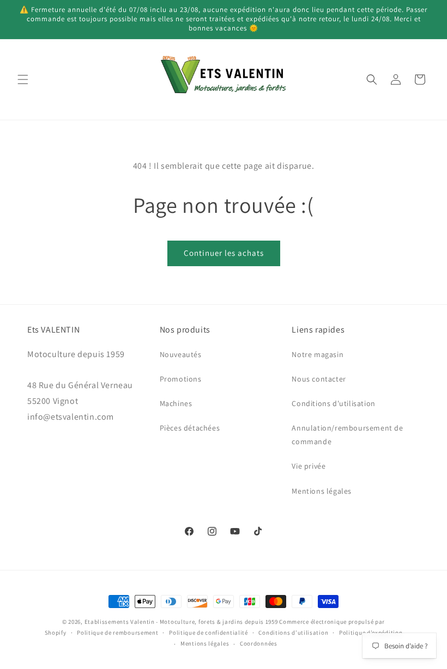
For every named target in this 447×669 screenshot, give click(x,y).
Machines (176, 403)
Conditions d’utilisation (293, 632)
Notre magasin (317, 354)
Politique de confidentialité (208, 632)
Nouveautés (181, 354)
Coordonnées (258, 643)
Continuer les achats (224, 253)
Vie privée (308, 466)
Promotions (181, 379)
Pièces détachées (190, 428)
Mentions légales (322, 491)
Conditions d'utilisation (333, 403)
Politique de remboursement (117, 632)
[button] (23, 79)
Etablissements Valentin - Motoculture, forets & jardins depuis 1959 (181, 621)
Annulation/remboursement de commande (347, 434)
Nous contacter (319, 379)
